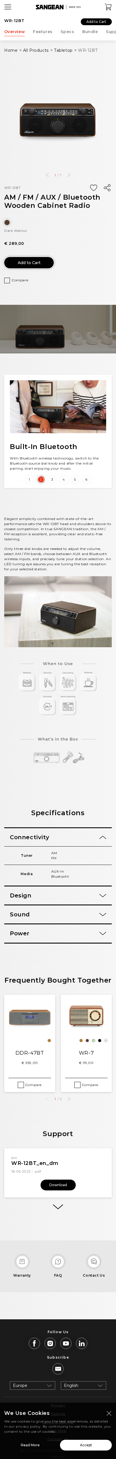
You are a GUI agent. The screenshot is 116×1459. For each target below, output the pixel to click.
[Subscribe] (58, 1368)
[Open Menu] (8, 7)
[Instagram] (50, 1343)
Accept (86, 1445)
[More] (58, 1207)
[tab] (58, 837)
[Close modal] (109, 1413)
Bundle (90, 31)
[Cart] (108, 7)
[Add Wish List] (93, 188)
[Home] (58, 7)
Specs (67, 31)
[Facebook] (34, 1343)
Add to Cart (96, 22)
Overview (14, 31)
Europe (20, 1385)
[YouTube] (66, 1343)
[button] (47, 175)
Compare (20, 280)
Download (58, 1185)
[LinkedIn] (81, 1343)
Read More (30, 1445)
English (71, 1385)
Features (43, 31)
